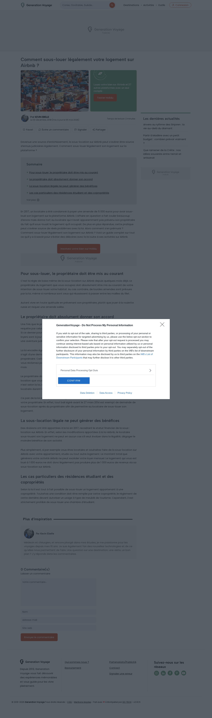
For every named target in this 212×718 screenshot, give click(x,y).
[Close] (163, 325)
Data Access (106, 393)
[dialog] (106, 359)
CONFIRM (73, 380)
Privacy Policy (125, 393)
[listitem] (106, 370)
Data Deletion (87, 393)
